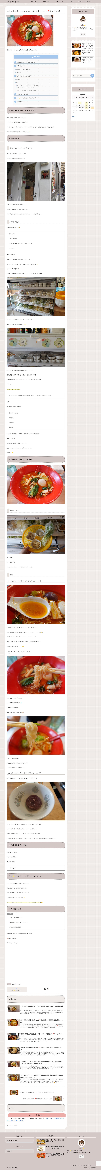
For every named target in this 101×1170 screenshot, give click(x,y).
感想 (17, 82)
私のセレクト (19, 79)
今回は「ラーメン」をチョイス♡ (25, 87)
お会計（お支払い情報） (23, 94)
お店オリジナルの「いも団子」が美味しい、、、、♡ (30, 90)
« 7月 (73, 116)
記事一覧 (74, 1165)
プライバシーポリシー (82, 1165)
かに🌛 (83, 25)
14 (86, 105)
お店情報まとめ (21, 101)
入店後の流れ (19, 72)
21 (86, 108)
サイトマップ (92, 1165)
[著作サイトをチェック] (45, 988)
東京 (14, 984)
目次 (35, 56)
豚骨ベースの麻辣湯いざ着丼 (24, 76)
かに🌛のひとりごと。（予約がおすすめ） (27, 98)
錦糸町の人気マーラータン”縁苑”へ (26, 62)
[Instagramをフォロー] (48, 988)
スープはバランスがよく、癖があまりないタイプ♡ (30, 85)
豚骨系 (19, 984)
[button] (92, 76)
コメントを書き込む (36, 1115)
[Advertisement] (36, 961)
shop (9, 984)
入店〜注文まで (21, 66)
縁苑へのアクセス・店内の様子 (23, 69)
